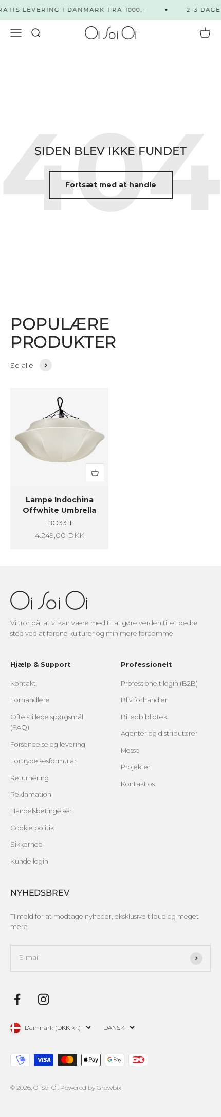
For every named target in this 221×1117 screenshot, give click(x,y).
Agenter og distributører (159, 733)
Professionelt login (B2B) (159, 684)
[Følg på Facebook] (17, 999)
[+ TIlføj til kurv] (95, 472)
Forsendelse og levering (47, 744)
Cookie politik (32, 828)
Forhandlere (30, 700)
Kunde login (29, 861)
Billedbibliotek (144, 717)
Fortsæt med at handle (110, 185)
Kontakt (23, 684)
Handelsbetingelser (41, 811)
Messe (130, 750)
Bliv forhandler (144, 700)
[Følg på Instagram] (43, 999)
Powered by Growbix (90, 1087)
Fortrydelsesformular (43, 761)
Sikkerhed (26, 844)
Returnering (29, 778)
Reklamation (30, 794)
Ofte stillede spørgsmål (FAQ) (46, 722)
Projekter (136, 767)
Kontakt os (138, 784)
